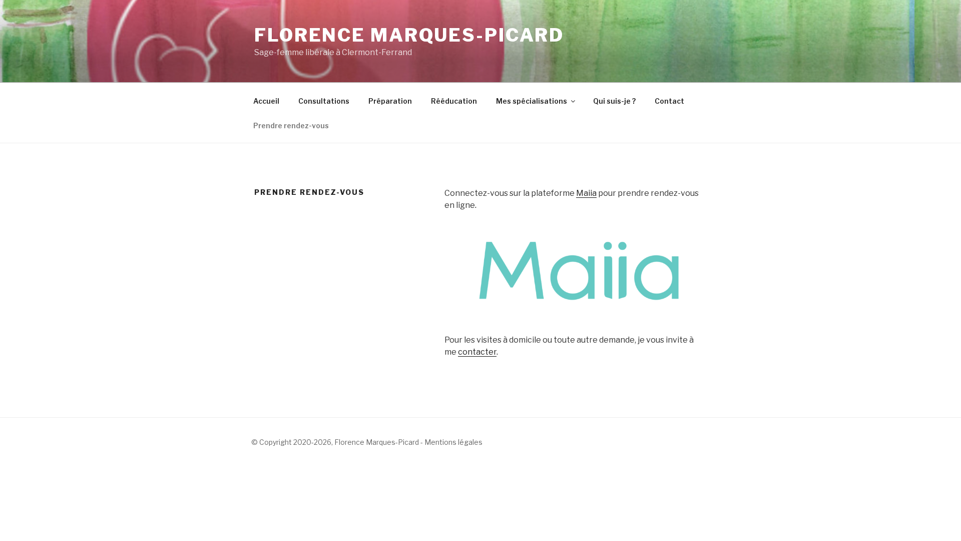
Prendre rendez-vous (291, 125)
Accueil (266, 101)
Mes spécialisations (531, 101)
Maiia (586, 193)
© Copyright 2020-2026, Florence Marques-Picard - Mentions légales (367, 442)
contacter (477, 352)
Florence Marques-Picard (409, 35)
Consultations (323, 101)
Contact (669, 101)
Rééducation (454, 101)
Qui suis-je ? (614, 101)
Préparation (390, 101)
